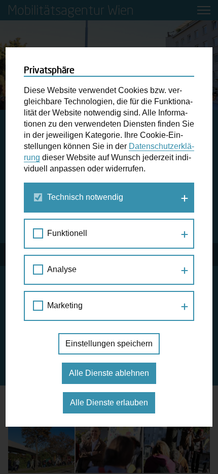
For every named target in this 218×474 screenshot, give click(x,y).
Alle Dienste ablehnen (109, 373)
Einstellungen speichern (109, 343)
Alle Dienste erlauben (109, 402)
